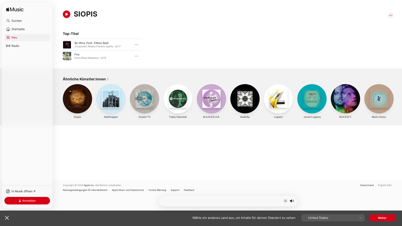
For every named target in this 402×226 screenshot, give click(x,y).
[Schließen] (7, 218)
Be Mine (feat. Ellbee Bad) (92, 43)
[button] (27, 20)
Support (175, 190)
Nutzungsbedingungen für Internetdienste (85, 190)
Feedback (189, 190)
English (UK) (385, 185)
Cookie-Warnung (157, 190)
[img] (14, 9)
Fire (77, 54)
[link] (86, 79)
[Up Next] (285, 201)
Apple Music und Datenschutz (128, 190)
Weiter (382, 218)
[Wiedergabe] (66, 14)
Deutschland (367, 185)
